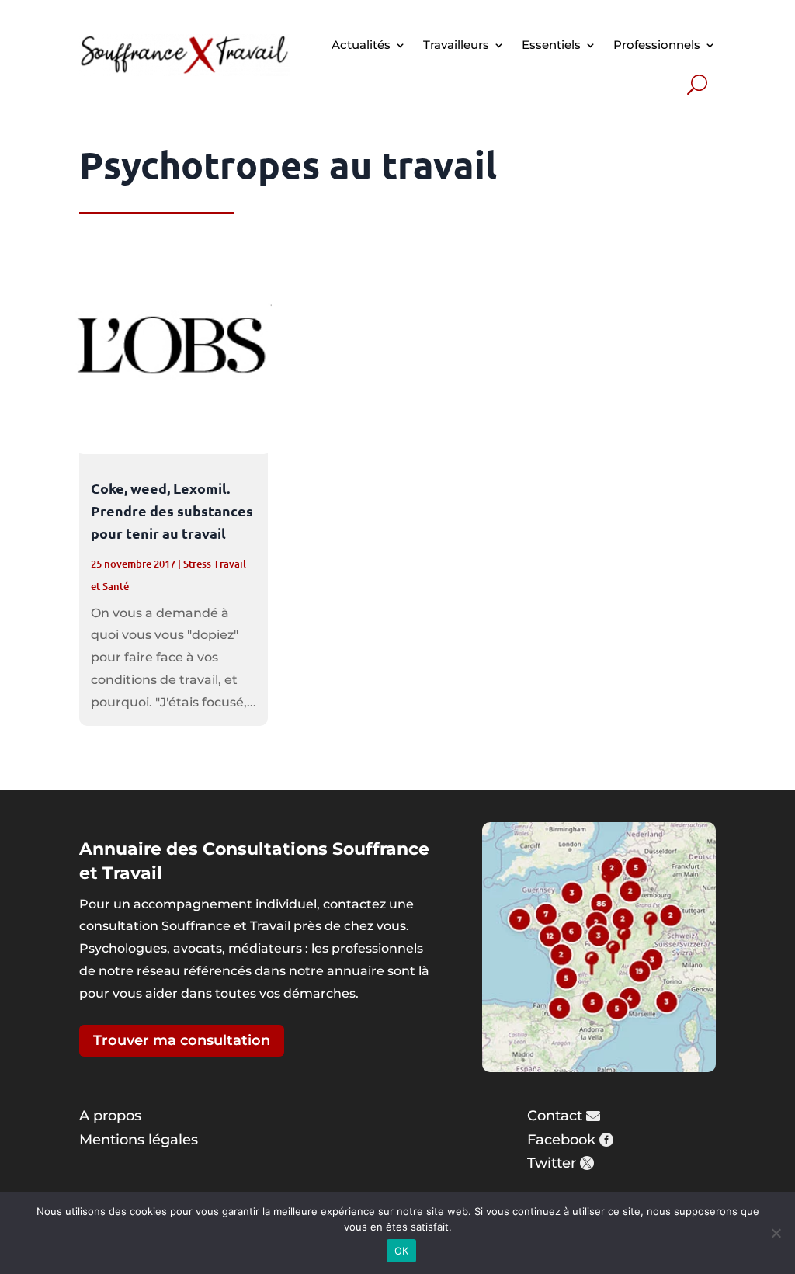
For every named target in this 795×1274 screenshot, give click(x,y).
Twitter (551, 1163)
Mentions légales (138, 1139)
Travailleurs (456, 44)
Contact (554, 1115)
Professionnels (656, 44)
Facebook (561, 1139)
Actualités (361, 44)
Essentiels (551, 44)
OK (401, 1250)
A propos (110, 1115)
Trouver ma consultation (181, 1040)
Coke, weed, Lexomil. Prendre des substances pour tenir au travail (172, 510)
